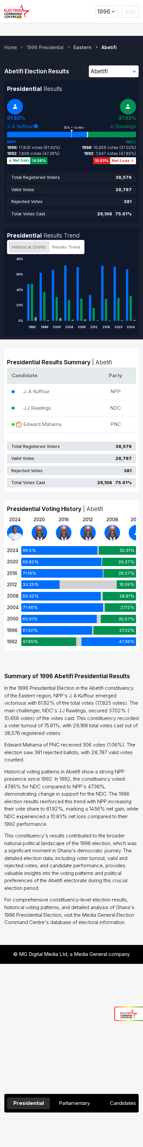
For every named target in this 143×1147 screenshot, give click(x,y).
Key (130, 11)
